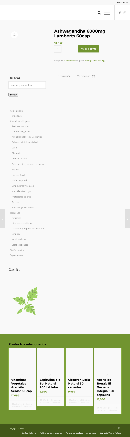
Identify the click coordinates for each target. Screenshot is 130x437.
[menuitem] (97, 12)
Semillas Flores (19, 239)
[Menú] (105, 12)
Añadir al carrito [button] (16, 405)
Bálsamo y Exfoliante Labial (25, 142)
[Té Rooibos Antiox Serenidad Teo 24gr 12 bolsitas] (127, 218)
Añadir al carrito (88, 48)
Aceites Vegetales (22, 131)
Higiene (15, 169)
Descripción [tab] (64, 76)
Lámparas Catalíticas (22, 223)
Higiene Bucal (18, 175)
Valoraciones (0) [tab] (86, 76)
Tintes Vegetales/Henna (23, 207)
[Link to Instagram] (124, 12)
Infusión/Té (17, 115)
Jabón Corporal (19, 180)
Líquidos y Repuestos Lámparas (29, 228)
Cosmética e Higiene (20, 121)
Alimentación (16, 110)
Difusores (16, 218)
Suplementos (16, 255)
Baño (14, 147)
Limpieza (16, 234)
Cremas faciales (19, 158)
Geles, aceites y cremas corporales (28, 164)
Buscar (13, 94)
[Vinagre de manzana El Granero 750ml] (2, 218)
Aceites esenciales (20, 126)
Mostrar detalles (28, 405)
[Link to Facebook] (119, 12)
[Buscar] (97, 12)
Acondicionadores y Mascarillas (27, 136)
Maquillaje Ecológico (21, 191)
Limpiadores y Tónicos (23, 185)
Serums (15, 202)
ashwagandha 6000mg (94, 60)
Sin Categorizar (17, 250)
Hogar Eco (15, 212)
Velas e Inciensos (20, 244)
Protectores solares (21, 196)
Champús (16, 153)
